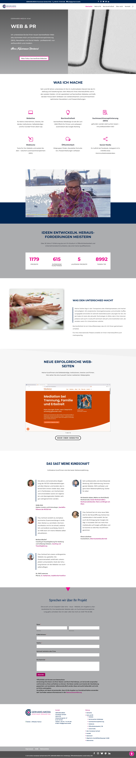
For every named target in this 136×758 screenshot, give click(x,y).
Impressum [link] (89, 735)
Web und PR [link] (89, 715)
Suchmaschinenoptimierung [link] (96, 721)
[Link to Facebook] (98, 2)
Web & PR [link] (97, 6)
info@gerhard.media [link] (65, 723)
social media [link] (92, 728)
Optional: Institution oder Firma (46, 651)
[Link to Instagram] (101, 2)
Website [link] (91, 717)
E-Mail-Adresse (42, 634)
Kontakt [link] (127, 6)
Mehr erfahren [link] (30, 216)
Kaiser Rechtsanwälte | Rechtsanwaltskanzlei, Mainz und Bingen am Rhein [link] (95, 502)
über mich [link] (119, 6)
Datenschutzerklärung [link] (74, 692)
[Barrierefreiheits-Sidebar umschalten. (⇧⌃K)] (131, 753)
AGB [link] (36, 749)
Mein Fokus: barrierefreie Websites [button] (34, 58)
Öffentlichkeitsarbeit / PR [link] (96, 726)
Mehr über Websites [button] (68, 438)
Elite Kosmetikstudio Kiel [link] (98, 538)
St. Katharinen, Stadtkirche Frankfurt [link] (53, 575)
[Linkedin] (108, 2)
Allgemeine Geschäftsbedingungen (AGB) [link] (97, 738)
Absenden (41, 675)
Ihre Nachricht (41, 659)
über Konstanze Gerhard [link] (93, 731)
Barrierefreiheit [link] (108, 6)
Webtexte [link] (91, 724)
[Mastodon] (106, 2)
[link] (59, 1)
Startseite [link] (88, 6)
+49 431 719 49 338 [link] (65, 721)
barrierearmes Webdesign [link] (96, 719)
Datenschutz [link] (89, 740)
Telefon (39, 643)
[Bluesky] (103, 2)
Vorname (39, 630)
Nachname (71, 630)
